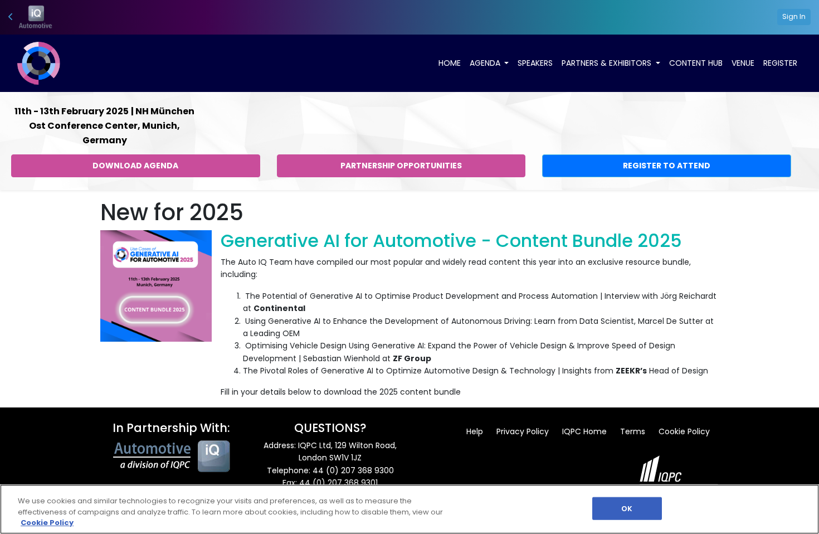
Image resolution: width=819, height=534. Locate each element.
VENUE (743, 63)
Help (474, 431)
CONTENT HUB (696, 63)
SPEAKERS (535, 63)
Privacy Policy (522, 431)
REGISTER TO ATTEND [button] (666, 165)
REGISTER (780, 63)
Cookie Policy (684, 431)
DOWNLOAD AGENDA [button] (135, 165)
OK (626, 508)
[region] (409, 509)
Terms (632, 431)
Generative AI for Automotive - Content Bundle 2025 (451, 240)
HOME (449, 63)
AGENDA (486, 63)
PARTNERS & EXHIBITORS (608, 63)
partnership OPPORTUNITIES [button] (401, 165)
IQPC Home (584, 431)
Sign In (794, 16)
